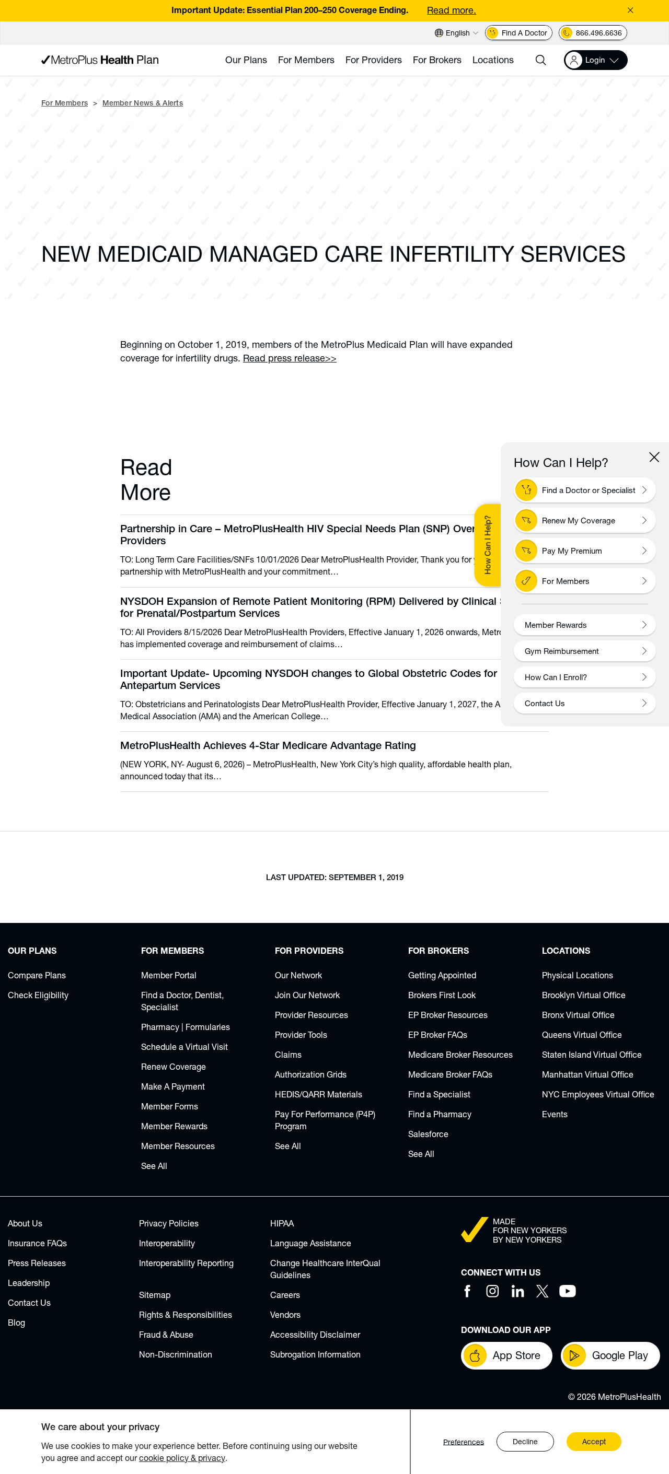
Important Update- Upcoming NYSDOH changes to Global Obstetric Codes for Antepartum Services (308, 681)
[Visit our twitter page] (542, 1291)
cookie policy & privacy (182, 1458)
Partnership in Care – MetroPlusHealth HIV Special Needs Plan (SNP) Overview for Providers (317, 536)
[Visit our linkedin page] (517, 1291)
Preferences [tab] (463, 1441)
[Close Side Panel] (654, 457)
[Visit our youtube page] (567, 1291)
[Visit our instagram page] (492, 1291)
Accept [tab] (594, 1441)
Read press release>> (290, 358)
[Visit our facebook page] (467, 1291)
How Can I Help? (487, 545)
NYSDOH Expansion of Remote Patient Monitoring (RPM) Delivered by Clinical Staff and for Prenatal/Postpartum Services (331, 609)
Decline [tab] (525, 1441)
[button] (541, 60)
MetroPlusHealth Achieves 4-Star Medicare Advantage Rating (268, 747)
